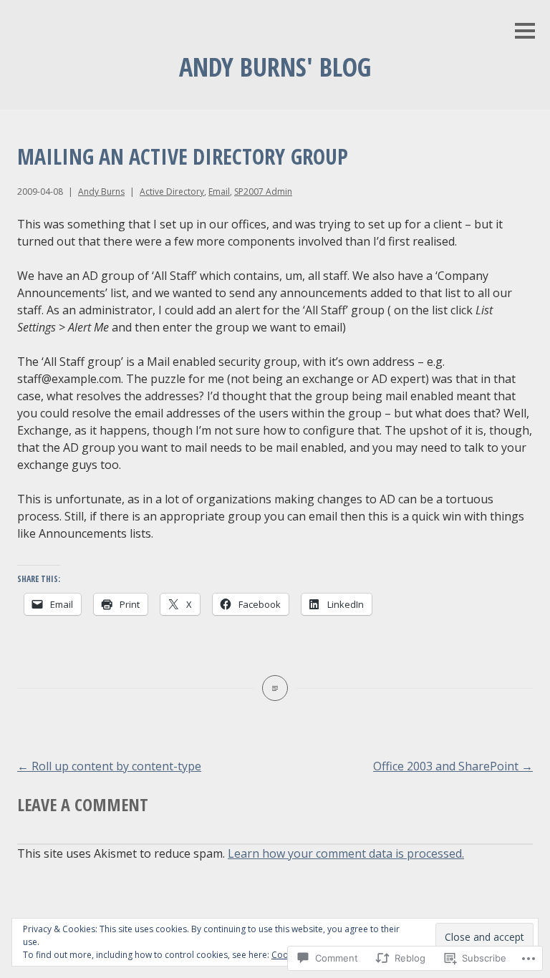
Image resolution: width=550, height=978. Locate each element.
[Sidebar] (525, 32)
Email (219, 191)
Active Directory (172, 191)
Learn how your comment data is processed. (346, 853)
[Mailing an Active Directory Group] (275, 688)
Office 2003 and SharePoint (453, 766)
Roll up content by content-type (109, 766)
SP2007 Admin (263, 191)
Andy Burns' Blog (275, 66)
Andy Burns (101, 191)
